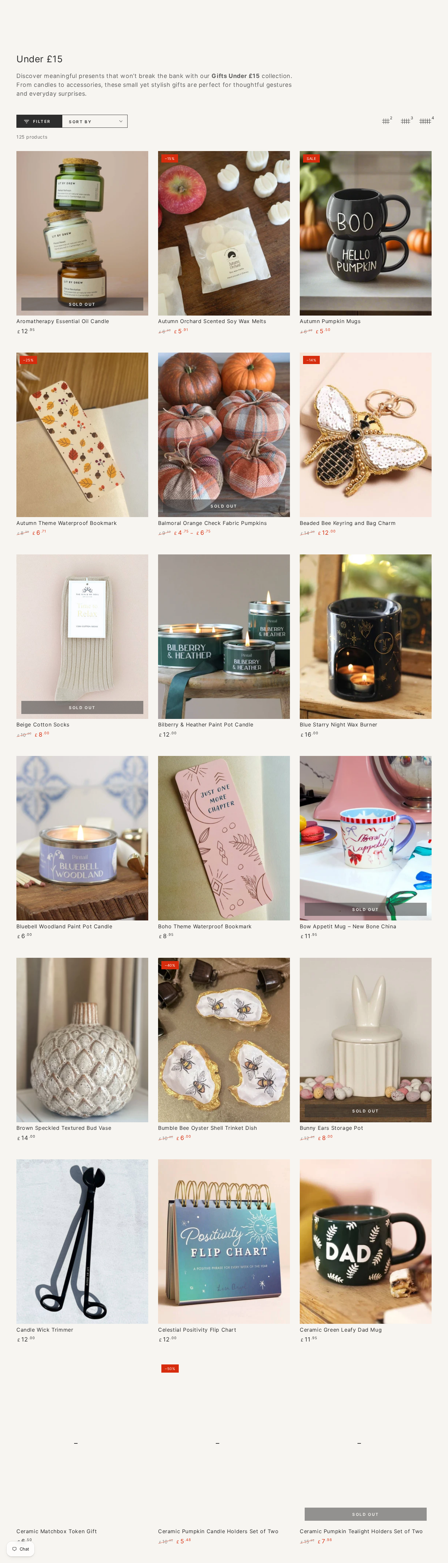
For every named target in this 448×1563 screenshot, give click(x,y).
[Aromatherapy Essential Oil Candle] (82, 233)
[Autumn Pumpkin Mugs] (366, 233)
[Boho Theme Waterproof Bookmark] (224, 838)
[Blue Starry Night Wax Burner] (366, 636)
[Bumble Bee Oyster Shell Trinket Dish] (224, 1040)
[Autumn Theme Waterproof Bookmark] (82, 435)
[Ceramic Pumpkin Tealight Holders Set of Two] (366, 1443)
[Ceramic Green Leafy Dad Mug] (366, 1241)
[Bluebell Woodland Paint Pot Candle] (82, 838)
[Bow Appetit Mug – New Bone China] (366, 838)
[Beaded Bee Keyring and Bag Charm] (366, 435)
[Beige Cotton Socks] (82, 636)
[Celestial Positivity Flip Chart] (224, 1241)
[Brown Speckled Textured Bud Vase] (82, 1040)
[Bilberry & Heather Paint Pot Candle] (224, 636)
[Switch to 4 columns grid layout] (425, 121)
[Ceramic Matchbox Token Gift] (82, 1443)
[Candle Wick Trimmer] (82, 1241)
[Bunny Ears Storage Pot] (366, 1040)
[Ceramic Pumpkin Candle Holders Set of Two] (224, 1443)
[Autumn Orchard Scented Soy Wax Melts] (224, 233)
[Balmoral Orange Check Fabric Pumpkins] (224, 435)
